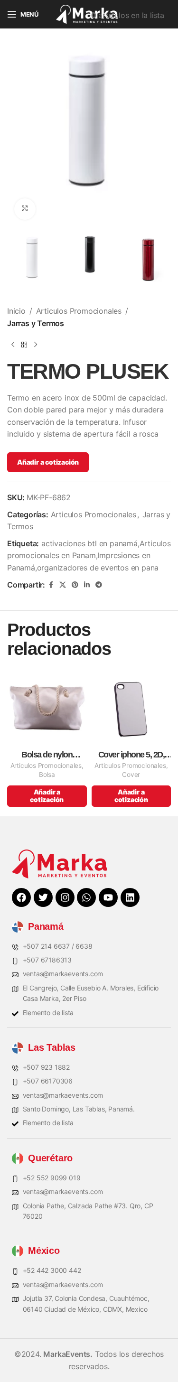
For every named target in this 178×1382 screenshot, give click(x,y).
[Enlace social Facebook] (50, 585)
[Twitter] (43, 897)
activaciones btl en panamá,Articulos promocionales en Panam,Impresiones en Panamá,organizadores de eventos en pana (89, 555)
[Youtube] (108, 897)
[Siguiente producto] (35, 345)
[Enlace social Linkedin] (87, 585)
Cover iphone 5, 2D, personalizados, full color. (131, 754)
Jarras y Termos (35, 323)
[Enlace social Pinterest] (75, 585)
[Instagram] (65, 897)
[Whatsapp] (86, 897)
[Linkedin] (130, 897)
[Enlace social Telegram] (99, 585)
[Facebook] (21, 897)
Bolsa (47, 774)
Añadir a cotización (48, 462)
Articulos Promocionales (79, 311)
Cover (131, 774)
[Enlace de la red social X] (62, 585)
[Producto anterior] (13, 345)
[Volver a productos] (24, 345)
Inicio (16, 311)
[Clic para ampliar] (25, 209)
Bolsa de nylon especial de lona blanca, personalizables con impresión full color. (47, 754)
